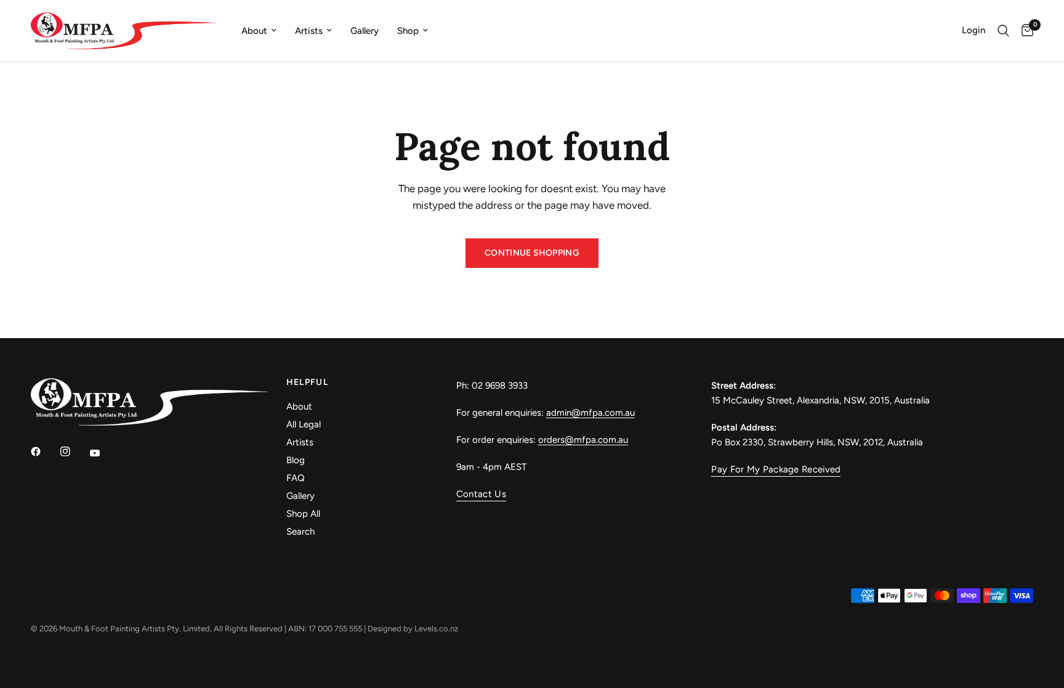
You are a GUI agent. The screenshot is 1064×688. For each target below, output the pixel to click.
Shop (408, 30)
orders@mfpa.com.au (583, 439)
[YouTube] (103, 452)
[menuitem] (259, 30)
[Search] (1003, 31)
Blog (295, 460)
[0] (1024, 31)
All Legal (303, 424)
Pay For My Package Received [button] (775, 469)
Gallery (364, 30)
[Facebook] (44, 451)
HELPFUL (307, 382)
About (254, 30)
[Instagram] (73, 451)
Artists (309, 30)
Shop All (303, 513)
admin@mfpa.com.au (590, 412)
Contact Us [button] (481, 494)
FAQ (295, 478)
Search (300, 531)
